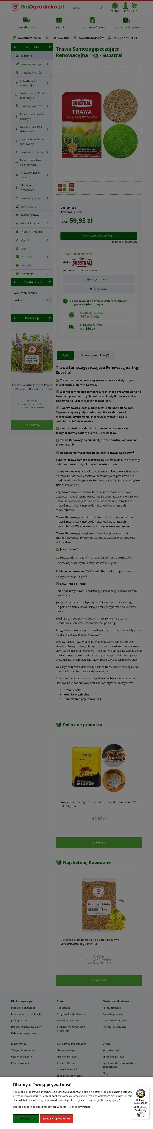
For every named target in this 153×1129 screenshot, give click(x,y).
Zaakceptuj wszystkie (56, 1118)
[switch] (140, 1115)
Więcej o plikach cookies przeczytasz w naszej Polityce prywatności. (53, 1106)
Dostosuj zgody (26, 1118)
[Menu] (147, 1089)
